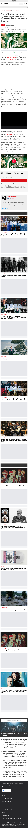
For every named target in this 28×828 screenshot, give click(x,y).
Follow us (17, 52)
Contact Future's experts (7, 798)
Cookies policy (5, 807)
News (3, 24)
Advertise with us (5, 815)
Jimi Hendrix (10, 134)
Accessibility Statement (7, 809)
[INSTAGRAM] (13, 198)
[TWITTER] (11, 198)
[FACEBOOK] (8, 198)
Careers (3, 812)
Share (4, 52)
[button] (1, 4)
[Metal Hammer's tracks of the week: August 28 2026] (14, 729)
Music (3, 10)
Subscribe (21, 3)
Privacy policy (4, 804)
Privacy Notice (18, 185)
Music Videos (8, 10)
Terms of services (16, 183)
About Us (4, 795)
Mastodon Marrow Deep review (15, 7)
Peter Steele (10, 59)
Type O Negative (16, 10)
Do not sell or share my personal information (11, 818)
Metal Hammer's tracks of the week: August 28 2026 (15, 734)
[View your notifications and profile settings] (17, 4)
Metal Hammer (10, 24)
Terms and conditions (6, 801)
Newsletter (24, 52)
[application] (14, 119)
